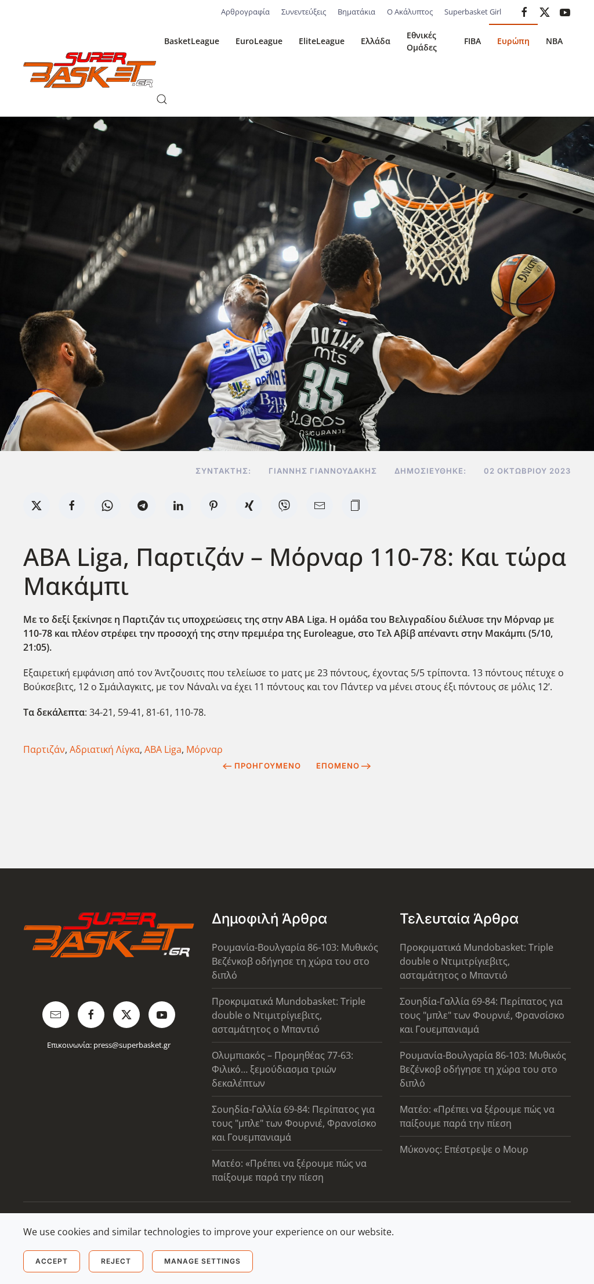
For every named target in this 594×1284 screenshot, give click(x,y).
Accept (51, 1261)
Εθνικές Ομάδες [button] (422, 41)
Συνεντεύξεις (303, 11)
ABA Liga (163, 749)
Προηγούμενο (267, 765)
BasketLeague (191, 40)
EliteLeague (322, 40)
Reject (116, 1261)
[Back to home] (89, 70)
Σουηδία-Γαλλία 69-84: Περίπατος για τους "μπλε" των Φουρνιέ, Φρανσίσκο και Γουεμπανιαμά (294, 1123)
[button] (162, 99)
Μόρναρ (204, 749)
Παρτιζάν (44, 749)
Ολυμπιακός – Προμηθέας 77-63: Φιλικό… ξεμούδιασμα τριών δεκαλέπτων (282, 1069)
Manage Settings (202, 1261)
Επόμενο (338, 765)
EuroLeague (259, 40)
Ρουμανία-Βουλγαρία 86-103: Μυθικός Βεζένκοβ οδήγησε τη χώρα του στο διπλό (295, 961)
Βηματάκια (356, 11)
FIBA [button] (472, 40)
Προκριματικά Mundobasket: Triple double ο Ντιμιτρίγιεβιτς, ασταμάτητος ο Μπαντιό (288, 1015)
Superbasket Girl (472, 11)
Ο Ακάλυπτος (410, 11)
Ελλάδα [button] (375, 40)
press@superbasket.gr (132, 1045)
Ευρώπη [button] (513, 40)
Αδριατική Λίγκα (105, 749)
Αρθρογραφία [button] (245, 11)
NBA (554, 40)
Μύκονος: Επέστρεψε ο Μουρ (464, 1149)
